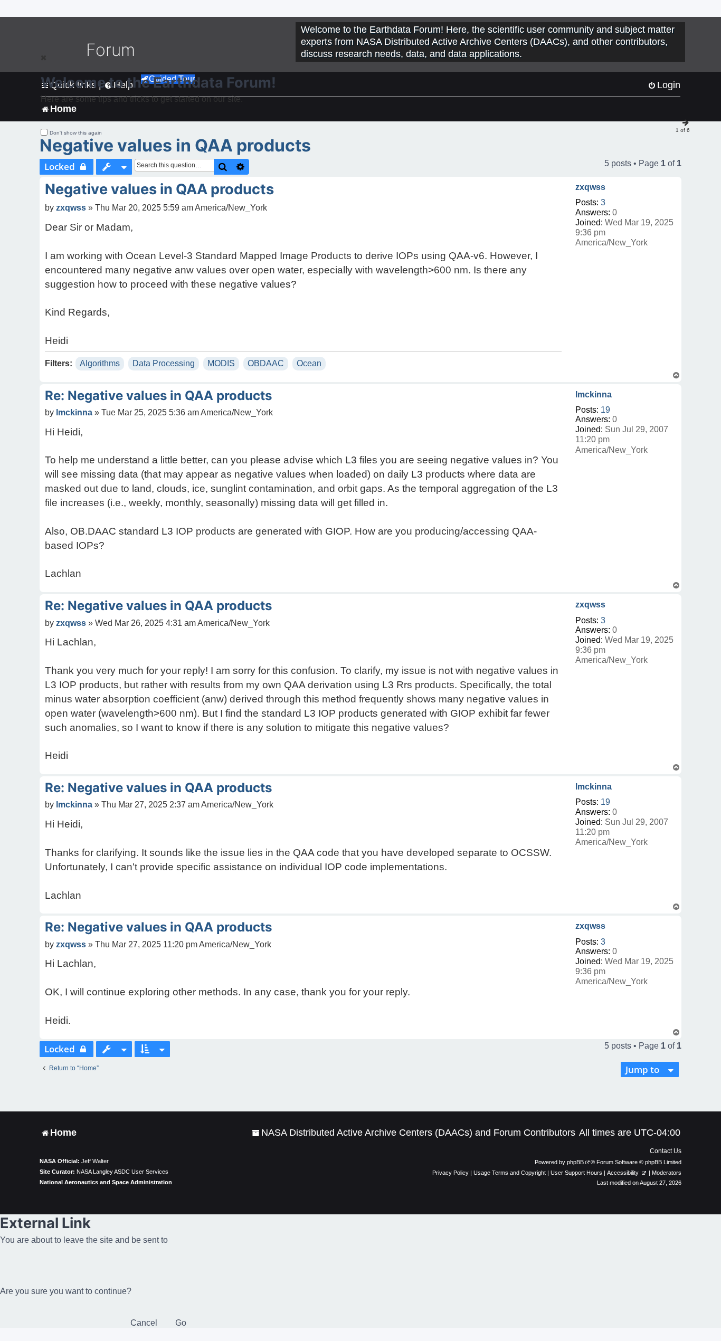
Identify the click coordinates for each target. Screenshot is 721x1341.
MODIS (221, 363)
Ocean (309, 363)
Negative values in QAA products (175, 145)
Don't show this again (76, 133)
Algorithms (100, 363)
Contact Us (665, 1151)
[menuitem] (413, 1133)
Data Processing (163, 363)
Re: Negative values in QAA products (158, 395)
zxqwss (590, 187)
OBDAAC (266, 363)
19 (605, 409)
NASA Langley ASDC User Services (122, 1171)
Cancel (143, 1322)
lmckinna (593, 394)
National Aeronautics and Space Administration (106, 1182)
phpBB (575, 1162)
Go (180, 1322)
